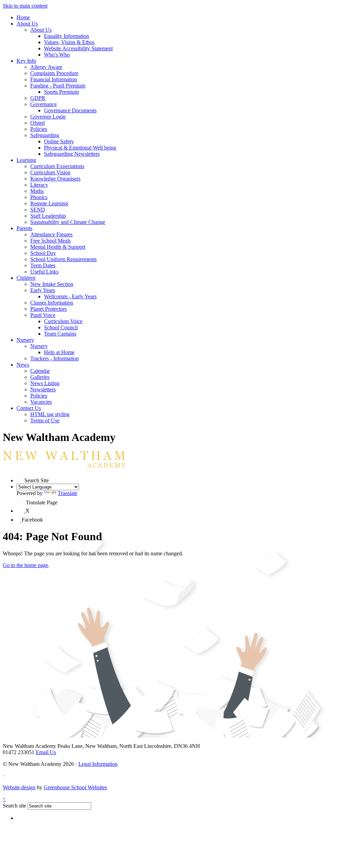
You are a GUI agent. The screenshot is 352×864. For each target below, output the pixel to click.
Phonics (38, 197)
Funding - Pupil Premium (57, 86)
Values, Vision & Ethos (69, 42)
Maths (37, 191)
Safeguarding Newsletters (72, 154)
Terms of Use (44, 420)
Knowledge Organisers (55, 179)
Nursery (25, 340)
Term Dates (42, 265)
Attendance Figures (51, 234)
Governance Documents (70, 110)
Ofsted (37, 123)
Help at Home (59, 352)
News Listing (44, 383)
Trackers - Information (54, 358)
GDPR (37, 98)
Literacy (39, 185)
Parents (24, 228)
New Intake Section (51, 284)
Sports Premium (61, 92)
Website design (19, 787)
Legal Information (98, 764)
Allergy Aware (46, 67)
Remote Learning (49, 203)
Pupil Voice (42, 315)
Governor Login (48, 117)
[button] (20, 478)
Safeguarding (44, 135)
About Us (27, 24)
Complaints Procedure (54, 73)
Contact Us (28, 408)
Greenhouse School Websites (75, 787)
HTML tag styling (49, 414)
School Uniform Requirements (63, 259)
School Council (61, 327)
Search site (14, 806)
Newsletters (43, 389)
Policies (38, 129)
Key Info (26, 61)
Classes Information (51, 303)
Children (25, 278)
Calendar (40, 371)
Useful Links (44, 272)
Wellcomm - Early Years (70, 296)
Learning (26, 160)
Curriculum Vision (50, 172)
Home (23, 17)
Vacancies (41, 402)
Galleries (40, 377)
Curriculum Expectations (57, 166)
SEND (37, 210)
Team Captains (60, 334)
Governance (43, 104)
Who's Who (57, 55)
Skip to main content (25, 6)
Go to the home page (25, 565)
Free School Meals (50, 241)
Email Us (46, 752)
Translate (67, 493)
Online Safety (59, 141)
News (22, 365)
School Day (43, 253)
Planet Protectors (48, 309)
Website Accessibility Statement (78, 48)
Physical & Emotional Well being (80, 148)
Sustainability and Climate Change (67, 222)
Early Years (42, 290)
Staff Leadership (48, 216)
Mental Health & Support (57, 247)
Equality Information (66, 36)
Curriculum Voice (63, 321)
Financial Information (53, 79)
